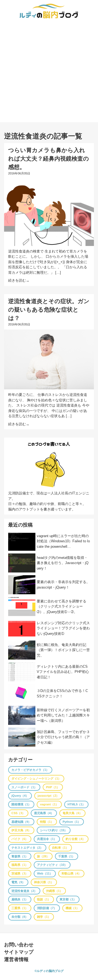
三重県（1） (19, 908)
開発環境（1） (21, 804)
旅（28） (43, 856)
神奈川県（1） (44, 882)
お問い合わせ (18, 944)
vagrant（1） (49, 804)
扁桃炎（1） (19, 899)
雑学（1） (44, 916)
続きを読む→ (18, 280)
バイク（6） (19, 839)
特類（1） (47, 821)
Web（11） (45, 873)
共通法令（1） (47, 839)
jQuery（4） (20, 795)
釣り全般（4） (75, 839)
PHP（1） (53, 787)
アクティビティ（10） (52, 864)
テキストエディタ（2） (27, 847)
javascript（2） (48, 795)
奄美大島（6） (72, 813)
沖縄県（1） (54, 890)
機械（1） (72, 908)
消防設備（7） (47, 908)
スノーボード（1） (24, 787)
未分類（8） (19, 916)
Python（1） (72, 821)
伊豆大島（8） (21, 830)
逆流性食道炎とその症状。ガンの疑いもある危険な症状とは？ (49, 309)
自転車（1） (60, 847)
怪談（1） (44, 899)
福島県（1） (19, 864)
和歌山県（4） (71, 873)
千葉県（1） (66, 856)
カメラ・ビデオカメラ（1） (30, 769)
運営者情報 (16, 959)
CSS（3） (18, 813)
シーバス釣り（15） (53, 830)
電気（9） (18, 882)
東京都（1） (68, 899)
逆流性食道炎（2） (24, 890)
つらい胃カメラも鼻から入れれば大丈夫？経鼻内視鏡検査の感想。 (48, 158)
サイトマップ (18, 952)
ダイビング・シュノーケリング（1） (36, 778)
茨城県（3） (19, 873)
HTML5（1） (76, 804)
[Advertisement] (49, 73)
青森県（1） (19, 856)
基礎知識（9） (21, 821)
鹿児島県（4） (44, 813)
